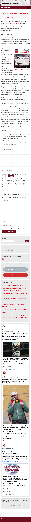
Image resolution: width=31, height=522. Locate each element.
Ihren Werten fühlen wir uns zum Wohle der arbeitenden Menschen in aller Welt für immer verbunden (13, 304)
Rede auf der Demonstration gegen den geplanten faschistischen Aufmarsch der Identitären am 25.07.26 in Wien (15, 311)
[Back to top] (27, 518)
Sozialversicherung (13, 23)
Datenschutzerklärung (6, 515)
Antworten (11, 176)
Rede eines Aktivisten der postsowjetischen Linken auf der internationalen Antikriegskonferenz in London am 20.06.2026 (15, 317)
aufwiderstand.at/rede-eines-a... (10, 461)
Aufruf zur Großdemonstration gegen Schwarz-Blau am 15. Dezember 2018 (16, 14)
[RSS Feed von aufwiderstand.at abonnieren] (3, 259)
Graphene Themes (13, 520)
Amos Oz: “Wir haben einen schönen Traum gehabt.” (14, 285)
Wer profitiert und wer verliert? (14, 17)
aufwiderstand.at (5, 7)
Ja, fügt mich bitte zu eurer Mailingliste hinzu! (15, 228)
